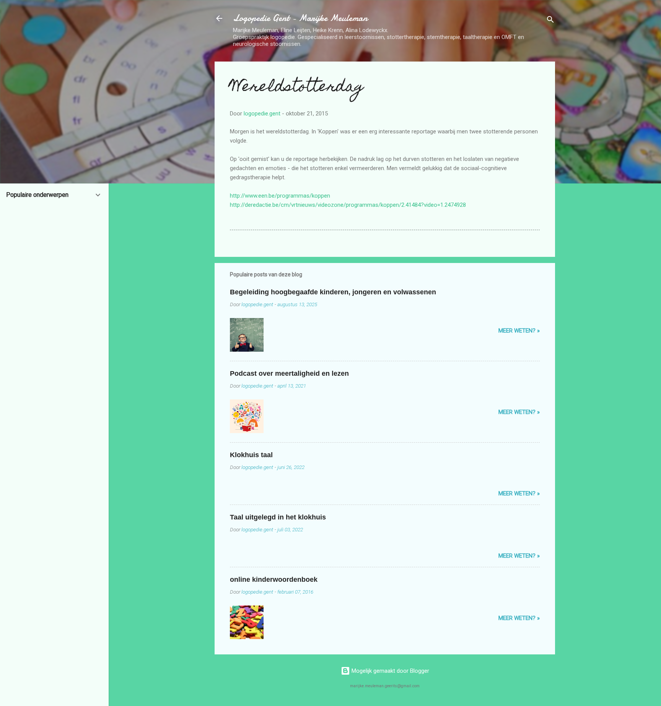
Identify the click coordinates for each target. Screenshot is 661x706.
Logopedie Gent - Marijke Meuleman (300, 18)
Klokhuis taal (251, 455)
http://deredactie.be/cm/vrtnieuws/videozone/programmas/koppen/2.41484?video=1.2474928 (348, 204)
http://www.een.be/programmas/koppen (280, 195)
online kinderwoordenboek (273, 579)
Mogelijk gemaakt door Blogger (389, 670)
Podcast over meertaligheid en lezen (289, 373)
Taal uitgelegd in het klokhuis (278, 517)
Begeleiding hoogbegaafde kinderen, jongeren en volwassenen (333, 292)
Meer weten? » (519, 330)
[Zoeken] (550, 20)
